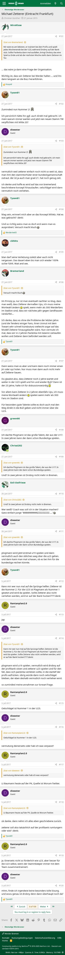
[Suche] (61, 3)
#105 (61, 252)
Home (5, 940)
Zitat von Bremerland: (13, 42)
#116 (61, 727)
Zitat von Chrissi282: (12, 499)
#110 (61, 493)
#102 (61, 104)
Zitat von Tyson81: (11, 146)
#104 (61, 209)
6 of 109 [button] (32, 906)
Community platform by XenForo (26, 946)
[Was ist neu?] (55, 3)
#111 (61, 531)
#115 (61, 703)
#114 (61, 638)
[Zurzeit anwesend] (7, 450)
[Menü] (4, 3)
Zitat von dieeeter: (11, 770)
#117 (61, 764)
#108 (61, 429)
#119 (61, 855)
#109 (61, 456)
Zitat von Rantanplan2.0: (14, 733)
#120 (61, 885)
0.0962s (42, 952)
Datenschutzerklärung (45, 937)
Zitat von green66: (11, 462)
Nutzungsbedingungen (22, 937)
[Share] (56, 36)
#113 (61, 614)
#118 (61, 802)
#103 (61, 140)
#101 (61, 36)
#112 (61, 581)
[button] (62, 952)
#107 (61, 361)
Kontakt (5, 937)
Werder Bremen (11, 933)
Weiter (43, 906)
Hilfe (59, 937)
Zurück (22, 906)
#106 (61, 282)
